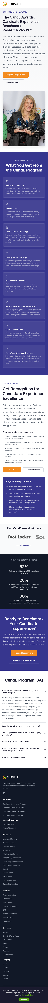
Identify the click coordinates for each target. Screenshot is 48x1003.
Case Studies (7, 940)
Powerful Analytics (9, 843)
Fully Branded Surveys (11, 854)
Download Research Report (24, 660)
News (5, 943)
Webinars (6, 951)
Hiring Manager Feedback (12, 858)
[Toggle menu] (43, 4)
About (5, 964)
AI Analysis (6, 850)
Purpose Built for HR (10, 880)
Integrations (7, 921)
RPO (4, 910)
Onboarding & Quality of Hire (13, 808)
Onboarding (7, 899)
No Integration (8, 917)
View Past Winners (33, 470)
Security (6, 869)
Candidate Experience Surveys (14, 804)
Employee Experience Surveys (14, 811)
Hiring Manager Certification (13, 815)
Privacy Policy (27, 995)
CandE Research (9, 824)
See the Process (13, 82)
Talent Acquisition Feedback (13, 862)
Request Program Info (15, 75)
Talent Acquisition (9, 895)
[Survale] (11, 777)
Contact (5, 979)
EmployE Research (9, 828)
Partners (6, 971)
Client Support (8, 955)
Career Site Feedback (11, 884)
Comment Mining (9, 846)
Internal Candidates (10, 914)
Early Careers (8, 902)
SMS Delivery (8, 873)
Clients (5, 968)
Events (5, 947)
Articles (5, 932)
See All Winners (23, 545)
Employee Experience (11, 906)
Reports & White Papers (11, 936)
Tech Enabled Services (11, 865)
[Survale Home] (12, 4)
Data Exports (7, 876)
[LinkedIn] (4, 793)
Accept (24, 999)
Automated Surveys (10, 839)
